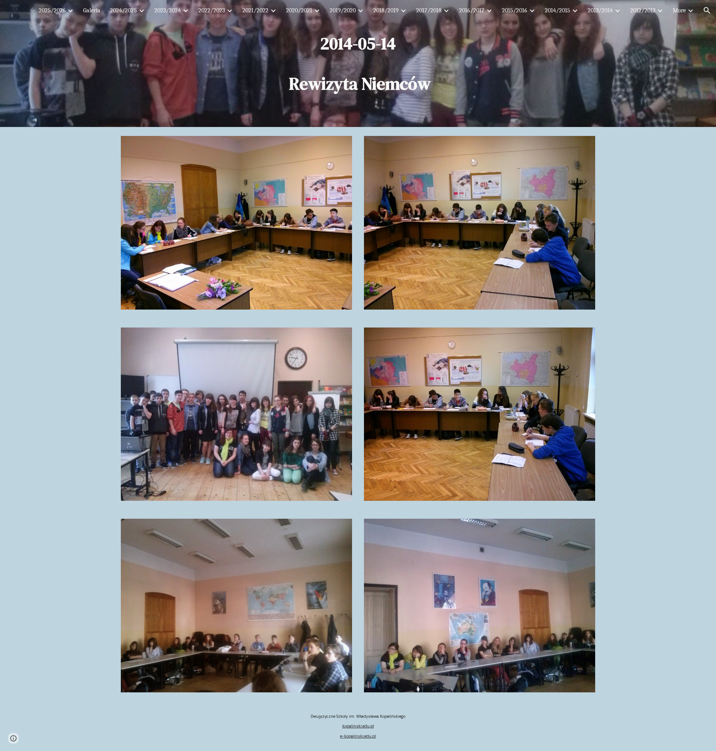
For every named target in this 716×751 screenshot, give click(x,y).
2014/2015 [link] (557, 10)
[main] (358, 63)
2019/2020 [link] (343, 10)
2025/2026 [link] (52, 10)
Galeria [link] (91, 10)
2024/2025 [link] (123, 10)
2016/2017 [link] (471, 10)
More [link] (679, 10)
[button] (707, 10)
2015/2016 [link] (514, 10)
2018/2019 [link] (386, 10)
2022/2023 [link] (211, 10)
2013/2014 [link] (600, 10)
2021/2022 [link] (255, 10)
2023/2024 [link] (167, 10)
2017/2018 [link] (429, 10)
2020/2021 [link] (299, 10)
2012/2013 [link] (642, 10)
